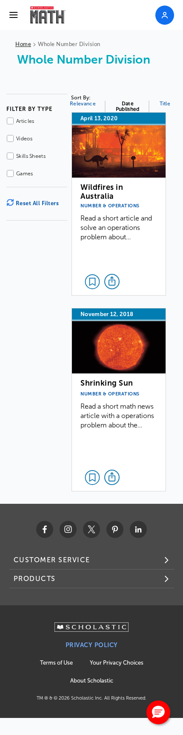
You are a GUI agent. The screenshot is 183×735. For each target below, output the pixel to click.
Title (165, 104)
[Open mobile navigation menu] (13, 15)
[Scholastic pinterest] (114, 529)
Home (23, 43)
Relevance (83, 104)
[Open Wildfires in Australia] (118, 204)
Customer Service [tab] (52, 560)
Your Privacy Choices (116, 662)
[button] (158, 712)
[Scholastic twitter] (91, 529)
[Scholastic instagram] (68, 529)
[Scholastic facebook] (44, 529)
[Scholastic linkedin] (138, 529)
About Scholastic (91, 680)
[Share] (112, 281)
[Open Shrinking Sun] (118, 399)
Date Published (128, 106)
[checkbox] (92, 281)
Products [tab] (35, 578)
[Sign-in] (164, 15)
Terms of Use (56, 662)
